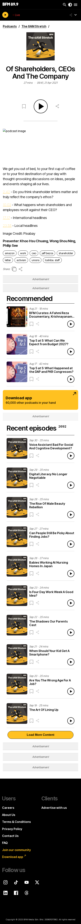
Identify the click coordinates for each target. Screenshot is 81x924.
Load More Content (40, 734)
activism (21, 260)
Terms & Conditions (16, 822)
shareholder (66, 253)
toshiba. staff (52, 260)
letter (8, 260)
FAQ (5, 843)
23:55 (7, 226)
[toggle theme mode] (70, 4)
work (23, 253)
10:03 (7, 205)
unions (35, 260)
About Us (8, 815)
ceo (34, 253)
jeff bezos (47, 253)
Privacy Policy (12, 829)
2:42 (6, 192)
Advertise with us (54, 808)
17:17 (6, 218)
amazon (10, 253)
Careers (8, 808)
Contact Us (10, 836)
